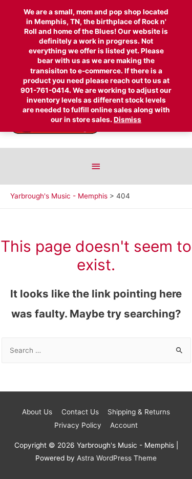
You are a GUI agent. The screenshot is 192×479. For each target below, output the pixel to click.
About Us (37, 412)
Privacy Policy (77, 425)
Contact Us (80, 412)
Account (124, 425)
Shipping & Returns (139, 412)
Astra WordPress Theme (117, 458)
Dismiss (127, 119)
